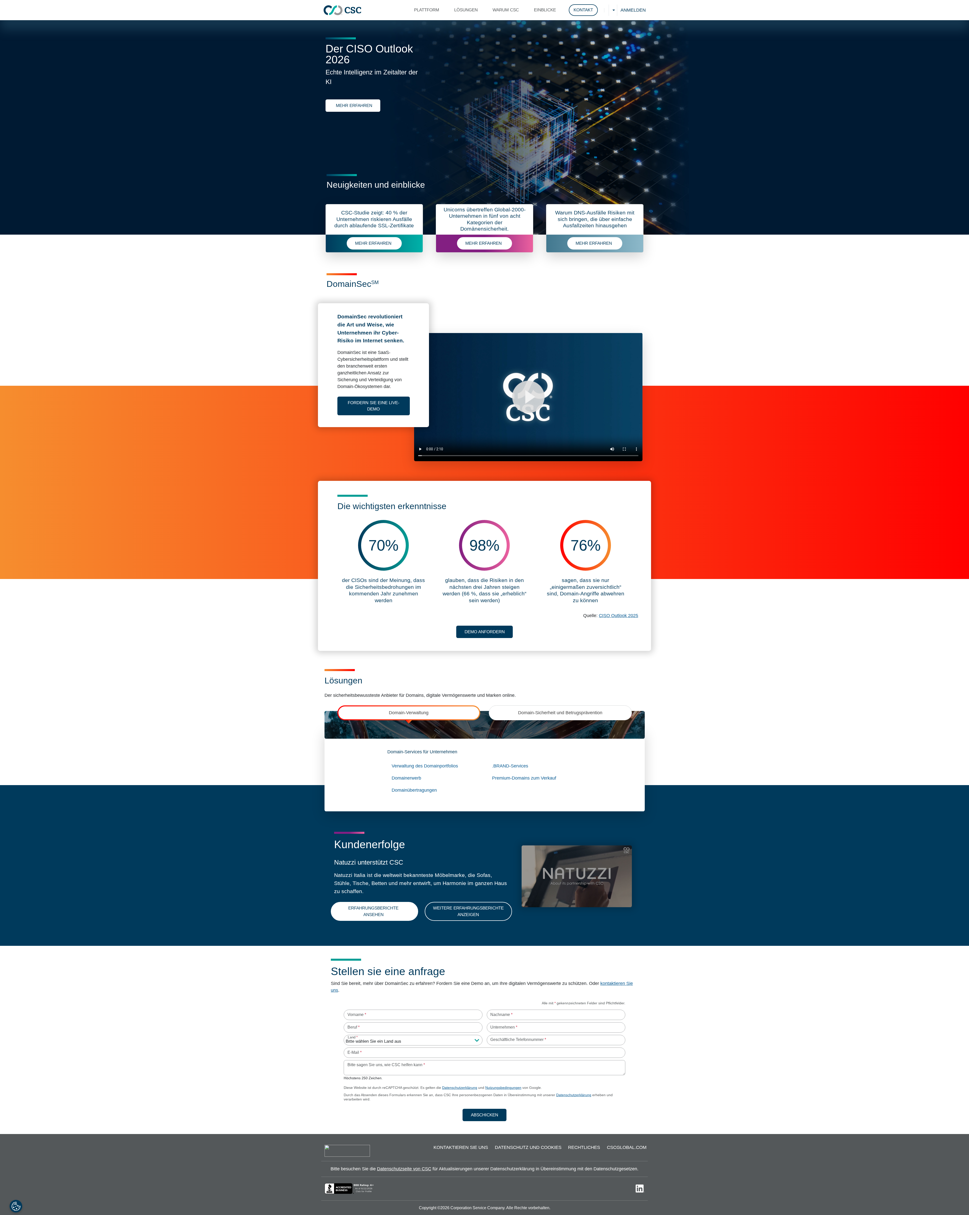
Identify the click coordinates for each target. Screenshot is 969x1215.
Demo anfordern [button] (485, 631)
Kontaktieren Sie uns (461, 1147)
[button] (428, 10)
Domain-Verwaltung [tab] (408, 712)
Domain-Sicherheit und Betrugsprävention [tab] (560, 712)
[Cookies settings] (16, 1206)
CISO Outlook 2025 (618, 615)
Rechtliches (584, 1147)
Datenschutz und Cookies (528, 1147)
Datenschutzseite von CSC (404, 1168)
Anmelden (633, 10)
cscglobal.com (627, 1147)
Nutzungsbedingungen (503, 1088)
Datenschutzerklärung (459, 1088)
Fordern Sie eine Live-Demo (379, 406)
